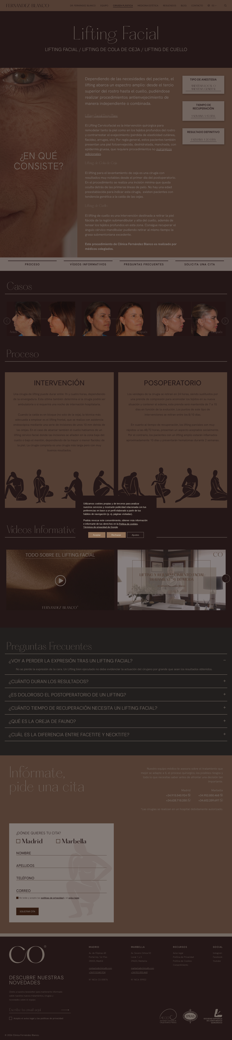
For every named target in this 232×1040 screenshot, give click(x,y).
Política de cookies (128, 524)
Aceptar (97, 535)
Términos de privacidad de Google (100, 527)
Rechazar (116, 535)
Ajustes (135, 535)
